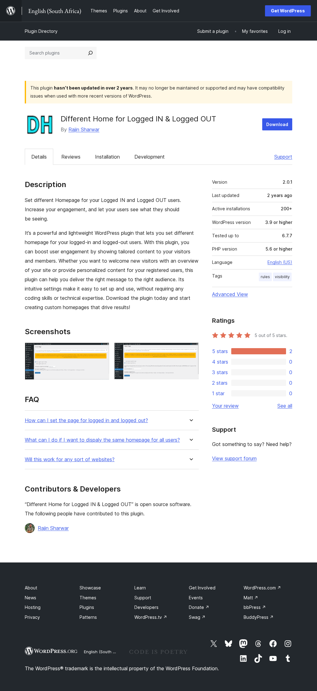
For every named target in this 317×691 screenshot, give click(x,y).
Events (196, 597)
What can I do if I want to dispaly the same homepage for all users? (102, 440)
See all (284, 406)
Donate (199, 607)
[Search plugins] (90, 53)
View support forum (234, 458)
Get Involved (202, 587)
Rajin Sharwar (83, 129)
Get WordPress (288, 10)
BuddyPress (259, 617)
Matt (251, 597)
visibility (282, 276)
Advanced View (230, 294)
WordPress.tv (150, 617)
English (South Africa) (104, 651)
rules (265, 276)
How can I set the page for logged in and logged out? (86, 420)
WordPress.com (262, 587)
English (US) (279, 262)
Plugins (87, 607)
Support (283, 157)
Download (277, 124)
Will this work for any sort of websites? (70, 459)
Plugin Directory (41, 31)
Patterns (88, 617)
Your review (225, 406)
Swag (197, 617)
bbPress (255, 607)
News (30, 597)
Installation (107, 157)
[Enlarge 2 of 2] (190, 351)
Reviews (70, 157)
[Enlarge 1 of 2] (101, 351)
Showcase (90, 587)
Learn (140, 587)
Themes (88, 597)
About (31, 587)
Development (149, 157)
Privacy (32, 617)
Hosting (33, 607)
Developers (146, 607)
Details (39, 157)
